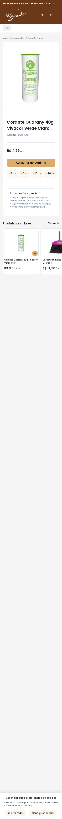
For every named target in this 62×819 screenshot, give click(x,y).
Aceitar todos (15, 813)
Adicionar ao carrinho (31, 163)
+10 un (37, 173)
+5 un (24, 173)
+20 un (50, 173)
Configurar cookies (43, 813)
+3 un (12, 173)
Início (5, 38)
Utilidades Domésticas (22, 38)
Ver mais (53, 223)
